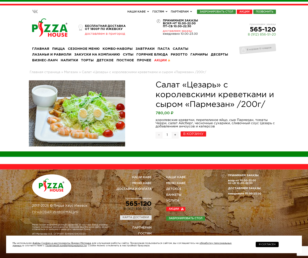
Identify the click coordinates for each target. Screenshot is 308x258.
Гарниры (199, 54)
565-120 (263, 29)
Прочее (144, 60)
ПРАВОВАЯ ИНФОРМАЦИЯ (55, 212)
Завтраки (145, 48)
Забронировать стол (185, 218)
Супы (128, 54)
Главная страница (45, 72)
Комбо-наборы (118, 48)
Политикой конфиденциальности (66, 246)
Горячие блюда (152, 54)
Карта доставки (136, 217)
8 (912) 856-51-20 (262, 34)
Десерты (219, 54)
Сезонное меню (84, 48)
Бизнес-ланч (45, 60)
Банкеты (173, 195)
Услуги (172, 200)
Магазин (71, 72)
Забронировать (216, 12)
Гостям (158, 12)
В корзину (193, 134)
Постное (125, 60)
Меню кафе (142, 183)
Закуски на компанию (97, 54)
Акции (244, 12)
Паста (164, 48)
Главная (40, 48)
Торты (87, 60)
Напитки (69, 60)
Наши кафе (136, 12)
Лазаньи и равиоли (51, 54)
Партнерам (180, 12)
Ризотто (179, 54)
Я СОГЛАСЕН (267, 244)
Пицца (58, 48)
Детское (105, 60)
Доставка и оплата (134, 189)
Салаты (180, 48)
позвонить (264, 12)
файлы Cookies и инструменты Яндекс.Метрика (61, 243)
